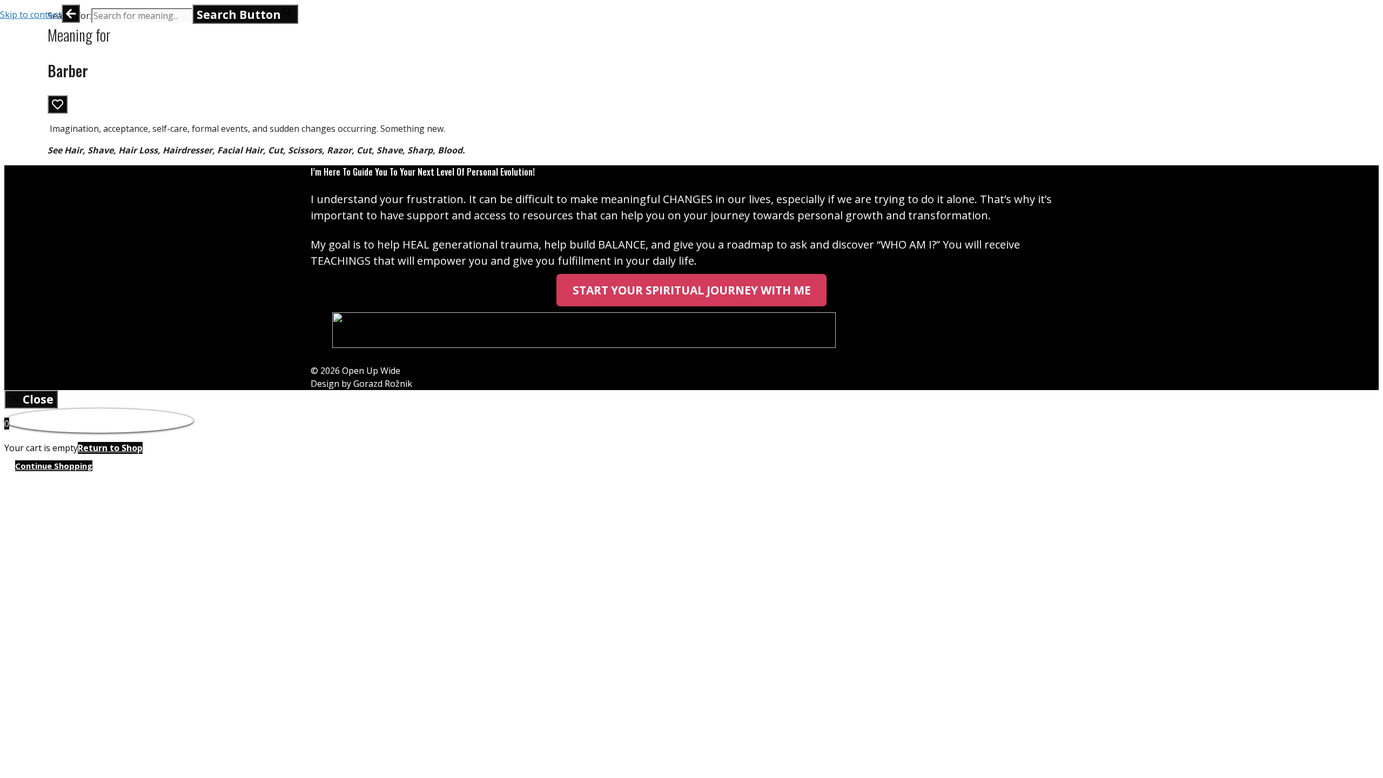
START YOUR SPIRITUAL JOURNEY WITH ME (692, 290)
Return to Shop (110, 448)
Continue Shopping (53, 465)
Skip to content (31, 15)
